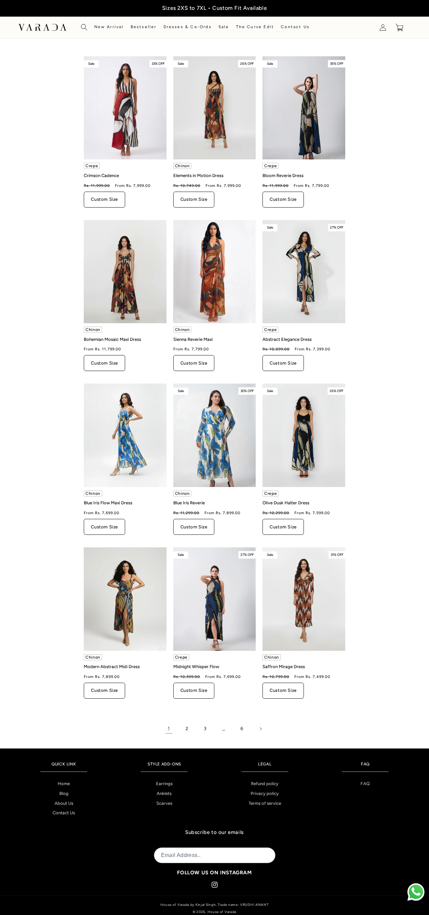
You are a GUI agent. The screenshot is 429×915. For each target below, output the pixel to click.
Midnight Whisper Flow (196, 666)
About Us (64, 803)
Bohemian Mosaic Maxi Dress (112, 339)
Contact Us (64, 812)
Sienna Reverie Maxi (193, 339)
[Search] (84, 27)
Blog (64, 793)
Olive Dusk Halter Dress (285, 502)
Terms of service (265, 803)
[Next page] (260, 728)
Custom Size (104, 199)
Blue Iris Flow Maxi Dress (108, 502)
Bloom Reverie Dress (283, 175)
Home (64, 783)
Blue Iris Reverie (189, 502)
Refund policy (264, 783)
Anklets (164, 793)
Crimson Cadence (101, 175)
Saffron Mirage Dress (283, 666)
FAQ (365, 783)
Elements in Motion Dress (198, 175)
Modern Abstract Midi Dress (112, 666)
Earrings (164, 783)
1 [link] (169, 728)
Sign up (262, 855)
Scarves (164, 803)
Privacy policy (265, 793)
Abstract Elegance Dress (287, 339)
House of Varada (222, 912)
